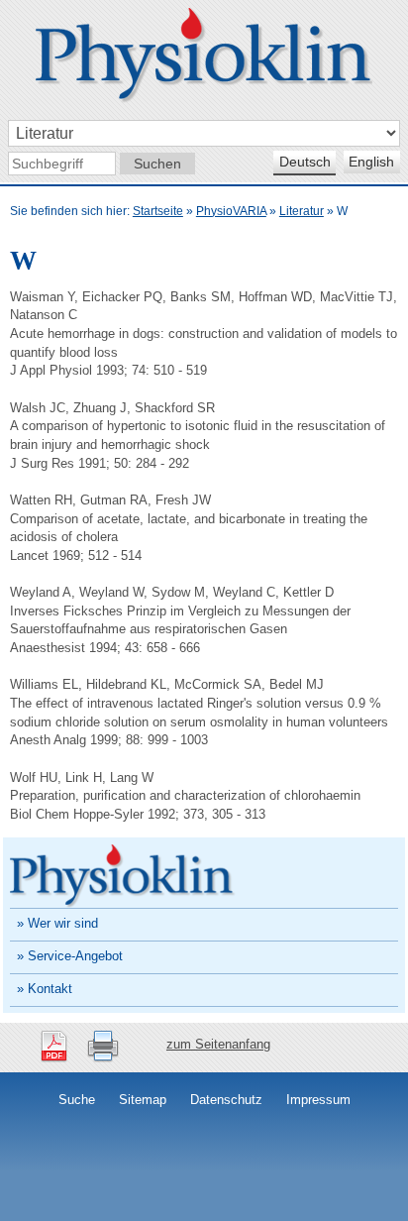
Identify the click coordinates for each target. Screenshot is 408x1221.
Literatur (301, 211)
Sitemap (142, 1099)
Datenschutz (226, 1099)
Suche (76, 1099)
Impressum (318, 1099)
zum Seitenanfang (218, 1044)
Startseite (158, 211)
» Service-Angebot (70, 955)
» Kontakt (44, 988)
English (371, 161)
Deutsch (305, 161)
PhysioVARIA (231, 211)
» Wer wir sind (57, 923)
